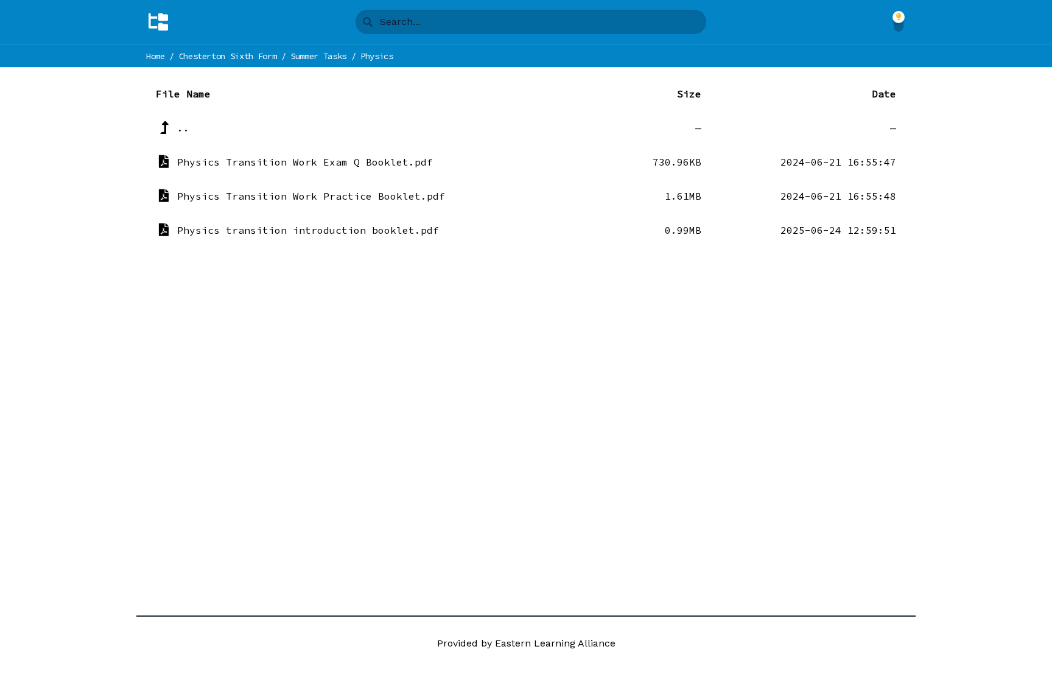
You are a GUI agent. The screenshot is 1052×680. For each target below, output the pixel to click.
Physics (376, 56)
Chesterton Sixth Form (228, 56)
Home (155, 56)
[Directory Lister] (158, 22)
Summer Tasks (318, 56)
